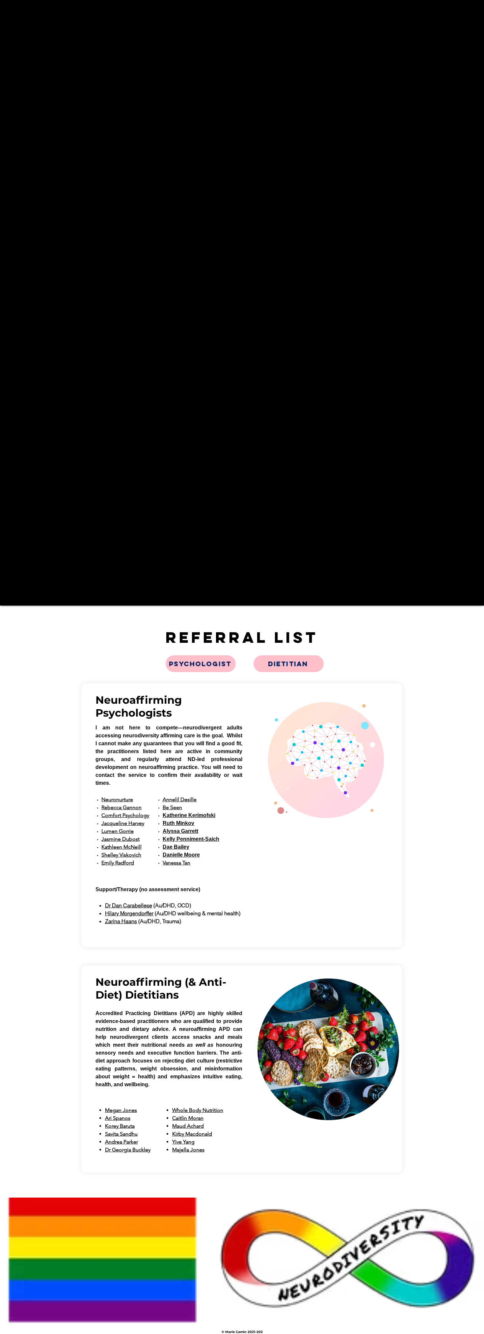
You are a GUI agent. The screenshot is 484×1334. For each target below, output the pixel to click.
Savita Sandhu (121, 1134)
